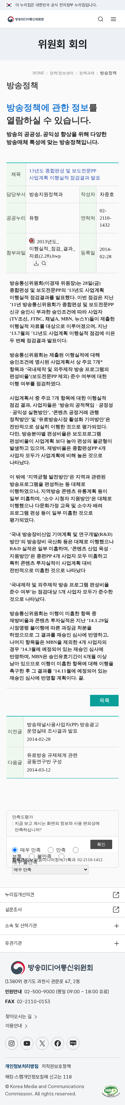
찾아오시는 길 (19, 1016)
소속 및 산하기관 (21, 925)
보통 (17, 856)
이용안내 (14, 1026)
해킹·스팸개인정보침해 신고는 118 (38, 1077)
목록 (104, 700)
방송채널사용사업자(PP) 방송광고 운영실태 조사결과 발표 (63, 727)
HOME (38, 73)
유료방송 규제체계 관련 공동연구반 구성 (52, 758)
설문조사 (13, 910)
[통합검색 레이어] (100, 19)
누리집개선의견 (19, 895)
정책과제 (87, 73)
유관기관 (13, 943)
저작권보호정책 (56, 1066)
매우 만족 (30, 850)
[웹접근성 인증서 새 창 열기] (111, 1089)
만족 (61, 850)
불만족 (44, 856)
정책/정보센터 (62, 73)
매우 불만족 (25, 862)
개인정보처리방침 (21, 1066)
